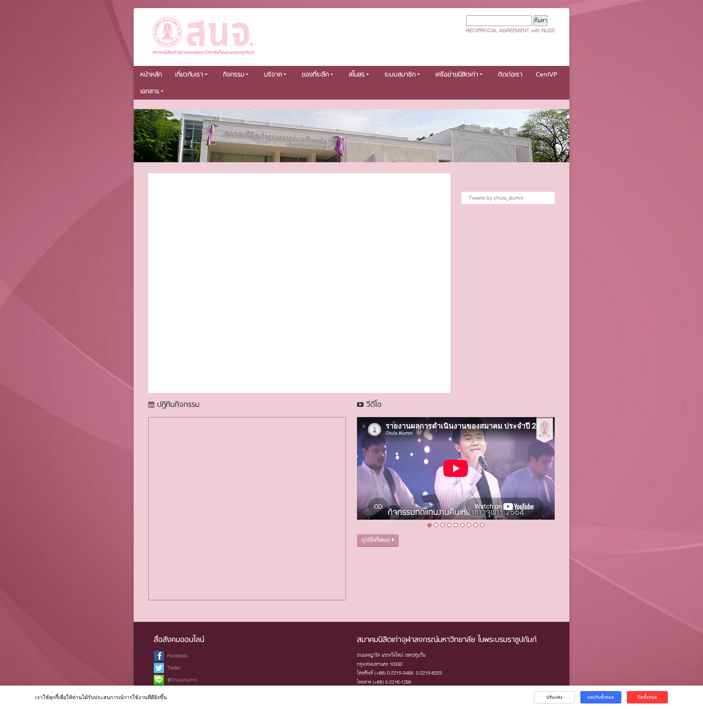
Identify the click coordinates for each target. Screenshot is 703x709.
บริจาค (273, 75)
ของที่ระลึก (315, 75)
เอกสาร (149, 91)
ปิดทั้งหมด (647, 697)
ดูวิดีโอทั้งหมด (376, 540)
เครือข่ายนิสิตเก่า (456, 75)
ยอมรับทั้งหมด (600, 697)
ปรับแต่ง (554, 697)
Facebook (177, 655)
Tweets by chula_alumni (496, 198)
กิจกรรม (233, 75)
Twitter (174, 667)
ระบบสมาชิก (400, 75)
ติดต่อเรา (510, 75)
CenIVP (546, 75)
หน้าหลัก (151, 75)
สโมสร (357, 75)
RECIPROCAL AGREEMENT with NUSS (510, 30)
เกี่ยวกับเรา (189, 75)
